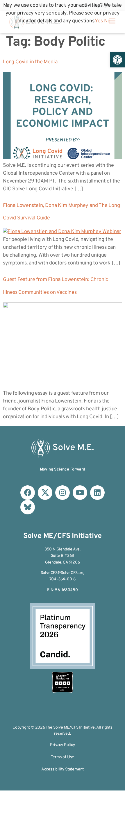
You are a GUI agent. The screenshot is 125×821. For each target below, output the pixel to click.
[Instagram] (62, 492)
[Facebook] (27, 492)
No (107, 21)
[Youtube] (80, 492)
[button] (117, 59)
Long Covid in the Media (30, 62)
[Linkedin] (97, 492)
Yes (99, 21)
